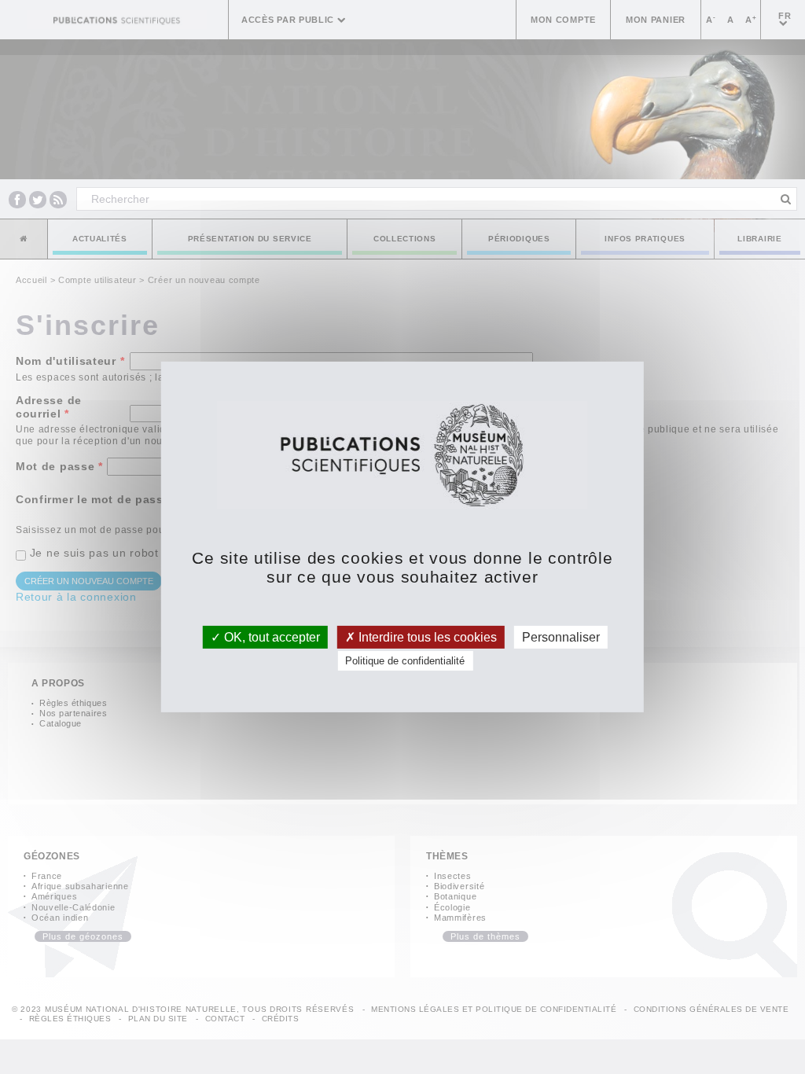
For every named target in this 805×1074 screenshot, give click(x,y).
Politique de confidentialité (405, 661)
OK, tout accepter (270, 637)
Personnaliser (561, 637)
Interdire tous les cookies (426, 637)
